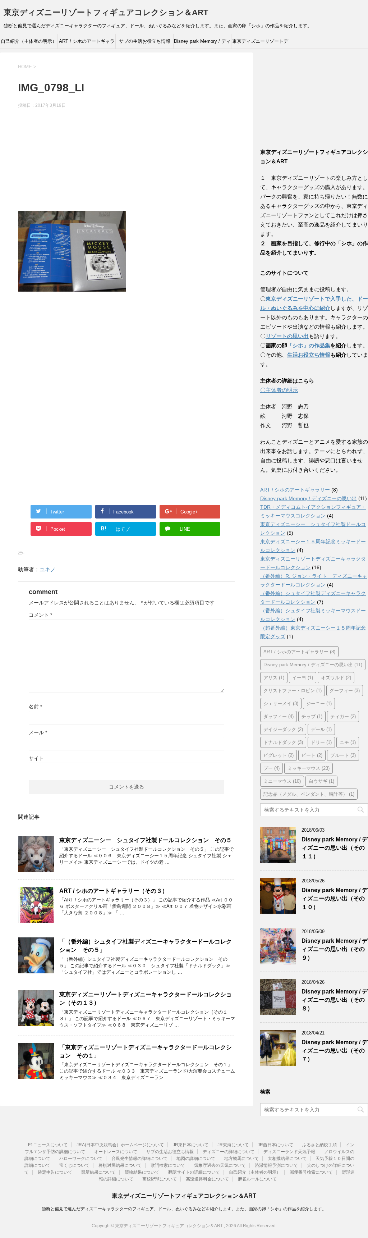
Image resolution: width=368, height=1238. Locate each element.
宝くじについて (74, 1165)
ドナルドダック (283, 742)
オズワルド (336, 677)
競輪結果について (142, 1172)
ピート (312, 755)
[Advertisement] (126, 161)
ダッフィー (278, 716)
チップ (312, 716)
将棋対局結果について (120, 1165)
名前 (35, 706)
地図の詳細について (195, 1158)
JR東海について (233, 1144)
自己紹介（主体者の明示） (29, 41)
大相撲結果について (287, 1158)
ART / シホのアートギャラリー (87, 43)
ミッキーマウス (309, 768)
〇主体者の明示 (279, 390)
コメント (40, 615)
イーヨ (302, 677)
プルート (343, 755)
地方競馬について (241, 1158)
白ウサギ (321, 781)
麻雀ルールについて (257, 1179)
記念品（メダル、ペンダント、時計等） (308, 794)
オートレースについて (115, 1151)
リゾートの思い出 (287, 336)
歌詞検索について (168, 1165)
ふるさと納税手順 (319, 1144)
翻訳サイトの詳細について (194, 1172)
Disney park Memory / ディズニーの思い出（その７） (335, 1050)
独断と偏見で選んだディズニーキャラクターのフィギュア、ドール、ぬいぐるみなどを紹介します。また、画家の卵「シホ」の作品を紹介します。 (184, 1208)
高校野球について (159, 1179)
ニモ (348, 742)
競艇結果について (98, 1172)
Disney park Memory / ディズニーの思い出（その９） (335, 949)
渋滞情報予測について (276, 1165)
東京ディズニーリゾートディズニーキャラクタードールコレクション (260, 43)
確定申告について (55, 1172)
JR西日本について (275, 1144)
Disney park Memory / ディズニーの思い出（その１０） (335, 898)
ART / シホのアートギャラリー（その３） (113, 891)
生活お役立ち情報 (308, 355)
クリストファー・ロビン (292, 690)
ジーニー (319, 703)
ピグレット (278, 755)
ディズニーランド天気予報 (289, 1151)
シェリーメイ (280, 703)
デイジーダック (283, 729)
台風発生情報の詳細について (139, 1158)
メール (38, 732)
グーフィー (345, 690)
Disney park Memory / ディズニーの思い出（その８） (335, 999)
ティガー (343, 716)
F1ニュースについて (48, 1144)
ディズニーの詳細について (228, 1151)
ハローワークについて (80, 1158)
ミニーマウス (282, 781)
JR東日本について (190, 1144)
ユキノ (48, 569)
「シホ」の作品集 (308, 345)
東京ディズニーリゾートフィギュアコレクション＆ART (106, 12)
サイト (36, 758)
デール (321, 729)
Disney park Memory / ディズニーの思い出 (202, 43)
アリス (273, 677)
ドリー (321, 742)
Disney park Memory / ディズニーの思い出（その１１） (335, 847)
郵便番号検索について (311, 1172)
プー (271, 768)
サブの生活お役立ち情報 (144, 41)
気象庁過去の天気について (220, 1165)
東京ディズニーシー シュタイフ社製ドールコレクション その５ (145, 840)
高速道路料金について (207, 1179)
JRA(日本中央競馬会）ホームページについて (120, 1144)
